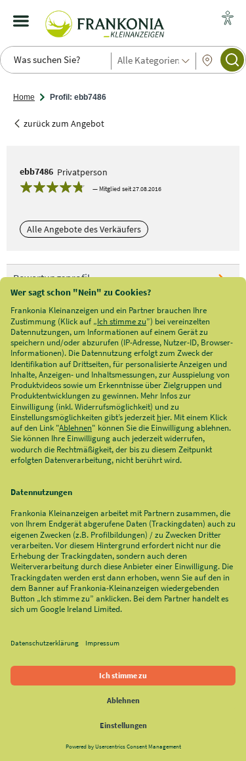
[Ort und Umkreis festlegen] (207, 60)
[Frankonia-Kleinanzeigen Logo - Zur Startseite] (105, 21)
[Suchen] (232, 60)
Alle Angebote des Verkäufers (84, 229)
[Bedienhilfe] (228, 19)
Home (24, 97)
